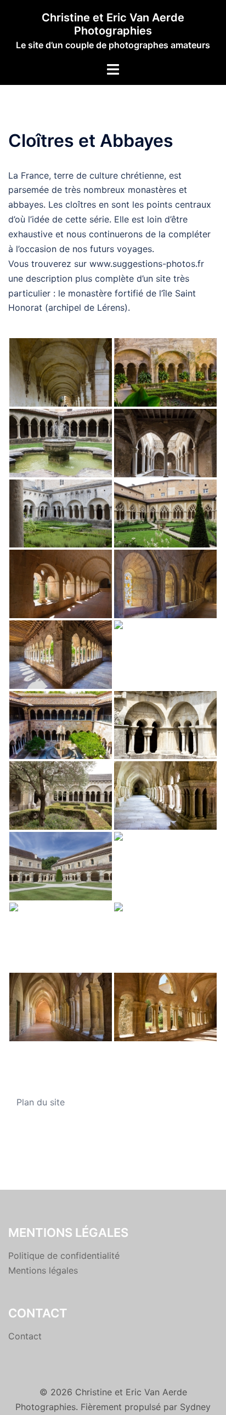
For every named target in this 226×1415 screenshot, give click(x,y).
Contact (25, 1336)
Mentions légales (43, 1270)
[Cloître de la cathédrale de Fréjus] (60, 725)
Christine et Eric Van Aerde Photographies (113, 24)
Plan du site (40, 1102)
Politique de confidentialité (64, 1255)
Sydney (195, 1406)
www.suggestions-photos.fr (146, 263)
